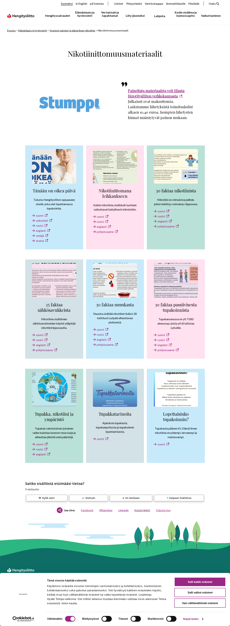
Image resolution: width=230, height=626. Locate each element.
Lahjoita (159, 16)
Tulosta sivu (163, 510)
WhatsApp (105, 510)
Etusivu (11, 30)
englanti (41, 230)
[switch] (107, 619)
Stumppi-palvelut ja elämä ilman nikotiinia (72, 30)
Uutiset (118, 3)
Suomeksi (67, 3)
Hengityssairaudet (57, 15)
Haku (212, 3)
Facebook (87, 510)
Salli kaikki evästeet (200, 581)
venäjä (40, 235)
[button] (46, 498)
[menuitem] (57, 16)
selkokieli (42, 220)
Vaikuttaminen (211, 15)
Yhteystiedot (134, 3)
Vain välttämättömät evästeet (200, 603)
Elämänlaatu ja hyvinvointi (85, 14)
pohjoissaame (105, 231)
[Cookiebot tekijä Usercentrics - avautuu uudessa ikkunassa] (23, 619)
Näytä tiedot (190, 618)
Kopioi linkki (142, 510)
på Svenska (97, 3)
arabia (40, 240)
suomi (39, 215)
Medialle (193, 3)
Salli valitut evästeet (200, 592)
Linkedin (123, 510)
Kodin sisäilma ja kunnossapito (186, 14)
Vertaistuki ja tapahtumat (110, 14)
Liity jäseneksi (135, 15)
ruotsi (39, 225)
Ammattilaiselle (175, 3)
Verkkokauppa (154, 3)
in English (81, 3)
